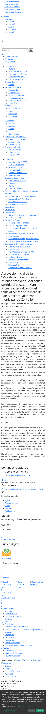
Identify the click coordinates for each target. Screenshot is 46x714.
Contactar (5, 16)
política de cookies (23, 706)
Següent (11, 539)
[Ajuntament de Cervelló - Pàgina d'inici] (15, 44)
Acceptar (39, 711)
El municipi (9, 611)
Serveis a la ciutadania (14, 616)
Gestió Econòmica (12, 642)
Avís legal (9, 674)
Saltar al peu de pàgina (13, 12)
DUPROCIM (10, 637)
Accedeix (5, 577)
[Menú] (2, 54)
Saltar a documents (12, 6)
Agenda (8, 500)
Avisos (7, 505)
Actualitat (5, 648)
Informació (9, 650)
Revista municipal (12, 656)
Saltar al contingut (11, 4)
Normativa (9, 640)
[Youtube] (37, 660)
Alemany (12, 29)
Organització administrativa (16, 627)
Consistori (9, 624)
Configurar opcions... (9, 711)
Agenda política (11, 503)
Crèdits (8, 666)
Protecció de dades (13, 671)
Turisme (8, 619)
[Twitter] (18, 660)
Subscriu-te (6, 558)
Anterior (4, 539)
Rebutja (31, 711)
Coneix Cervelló (7, 608)
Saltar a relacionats (12, 9)
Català (11, 21)
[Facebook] (27, 660)
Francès (11, 32)
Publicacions (10, 511)
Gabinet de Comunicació (15, 653)
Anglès (11, 27)
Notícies (8, 508)
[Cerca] (31, 50)
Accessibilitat (10, 676)
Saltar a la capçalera (12, 1)
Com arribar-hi (11, 613)
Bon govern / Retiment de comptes (19, 645)
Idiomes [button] (8, 19)
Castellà (11, 24)
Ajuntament (6, 621)
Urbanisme (9, 634)
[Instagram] (6, 663)
